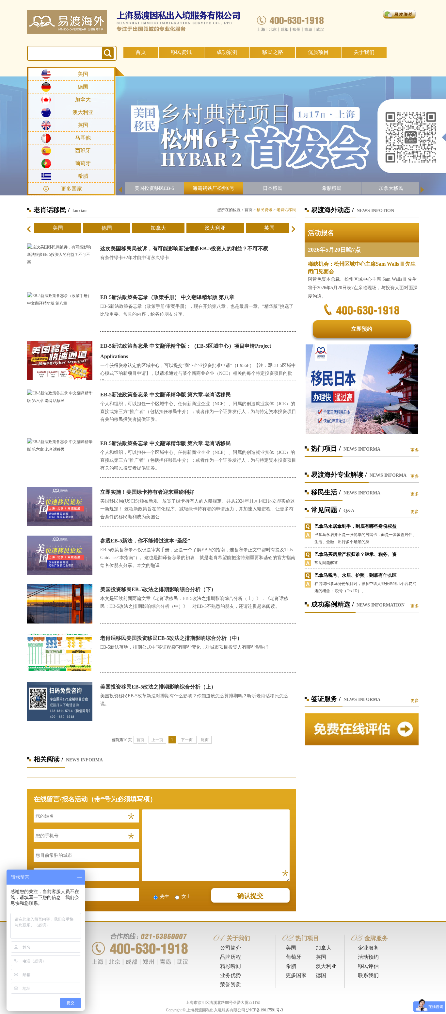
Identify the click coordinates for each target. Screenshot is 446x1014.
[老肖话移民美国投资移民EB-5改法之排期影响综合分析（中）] (59, 652)
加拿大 (83, 99)
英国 (83, 125)
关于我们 (364, 52)
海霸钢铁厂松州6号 (213, 188)
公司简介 (230, 948)
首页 (140, 52)
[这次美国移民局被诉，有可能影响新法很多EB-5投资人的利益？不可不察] (59, 254)
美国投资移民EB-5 (154, 188)
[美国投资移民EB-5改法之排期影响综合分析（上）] (59, 701)
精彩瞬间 (230, 966)
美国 (83, 74)
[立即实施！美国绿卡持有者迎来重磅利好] (59, 506)
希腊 (83, 176)
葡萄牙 (83, 163)
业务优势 (230, 975)
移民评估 (368, 966)
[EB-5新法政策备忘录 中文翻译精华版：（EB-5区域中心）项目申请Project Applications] (59, 360)
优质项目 (318, 52)
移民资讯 (181, 52)
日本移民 (272, 188)
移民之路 (272, 52)
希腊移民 (332, 188)
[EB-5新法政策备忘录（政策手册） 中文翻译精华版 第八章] (59, 299)
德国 (83, 87)
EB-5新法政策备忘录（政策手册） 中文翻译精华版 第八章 (167, 297)
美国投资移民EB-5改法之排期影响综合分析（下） (158, 589)
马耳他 (83, 138)
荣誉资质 (230, 984)
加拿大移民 (391, 188)
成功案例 (226, 52)
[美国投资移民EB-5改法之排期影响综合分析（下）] (59, 603)
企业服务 (368, 948)
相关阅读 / (48, 759)
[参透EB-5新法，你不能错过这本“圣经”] (59, 555)
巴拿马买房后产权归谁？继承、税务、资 (355, 554)
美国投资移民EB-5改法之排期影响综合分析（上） (158, 687)
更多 (414, 450)
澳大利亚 (82, 112)
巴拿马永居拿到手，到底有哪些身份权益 (355, 526)
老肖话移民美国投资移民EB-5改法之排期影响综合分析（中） (171, 638)
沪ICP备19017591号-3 (264, 1010)
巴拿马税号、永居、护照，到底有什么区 (355, 575)
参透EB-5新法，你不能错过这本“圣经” (145, 540)
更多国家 (296, 975)
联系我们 (368, 975)
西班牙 (83, 150)
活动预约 (368, 957)
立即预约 (361, 329)
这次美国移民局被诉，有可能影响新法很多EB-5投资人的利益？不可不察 (184, 248)
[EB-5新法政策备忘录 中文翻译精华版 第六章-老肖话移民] (59, 396)
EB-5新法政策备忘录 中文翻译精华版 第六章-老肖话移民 (165, 394)
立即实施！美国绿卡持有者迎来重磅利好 (147, 492)
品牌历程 (230, 957)
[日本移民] (362, 389)
